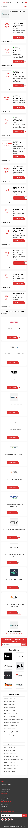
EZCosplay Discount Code (10, 725)
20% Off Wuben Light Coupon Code (14, 379)
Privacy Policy (4, 791)
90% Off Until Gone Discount (14, 579)
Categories (4, 796)
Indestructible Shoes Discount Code (13, 719)
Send (23, 644)
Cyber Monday (4, 804)
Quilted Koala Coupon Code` (11, 756)
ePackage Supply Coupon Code (12, 744)
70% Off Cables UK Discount (14, 404)
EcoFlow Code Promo (9, 701)
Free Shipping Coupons (7, 798)
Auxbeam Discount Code (10, 713)
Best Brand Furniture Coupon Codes (13, 759)
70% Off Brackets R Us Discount (14, 429)
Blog (2, 799)
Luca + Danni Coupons (10, 771)
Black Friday (20, 2)
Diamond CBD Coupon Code (11, 722)
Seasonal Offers (6, 802)
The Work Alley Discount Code (12, 731)
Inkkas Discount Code (9, 750)
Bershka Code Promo (9, 710)
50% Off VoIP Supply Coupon (14, 479)
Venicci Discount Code (10, 728)
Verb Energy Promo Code (11, 765)
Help (2, 781)
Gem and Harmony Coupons (11, 735)
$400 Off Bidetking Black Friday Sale (14, 354)
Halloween (3, 810)
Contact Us (4, 786)
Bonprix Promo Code (9, 707)
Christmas (3, 808)
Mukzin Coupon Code (9, 716)
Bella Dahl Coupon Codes (10, 762)
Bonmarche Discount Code (11, 738)
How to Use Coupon (6, 784)
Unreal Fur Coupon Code (10, 753)
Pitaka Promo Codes (9, 704)
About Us (3, 788)
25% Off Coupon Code (14, 329)
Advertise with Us (5, 789)
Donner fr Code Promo (10, 698)
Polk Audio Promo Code (10, 768)
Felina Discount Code (9, 741)
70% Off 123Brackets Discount (14, 454)
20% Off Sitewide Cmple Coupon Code (14, 529)
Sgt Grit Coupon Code (9, 747)
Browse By (4, 793)
